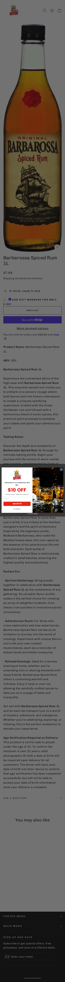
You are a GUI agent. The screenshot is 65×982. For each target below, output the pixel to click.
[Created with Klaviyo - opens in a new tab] (32, 514)
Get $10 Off (17, 504)
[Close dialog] (61, 469)
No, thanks (17, 509)
